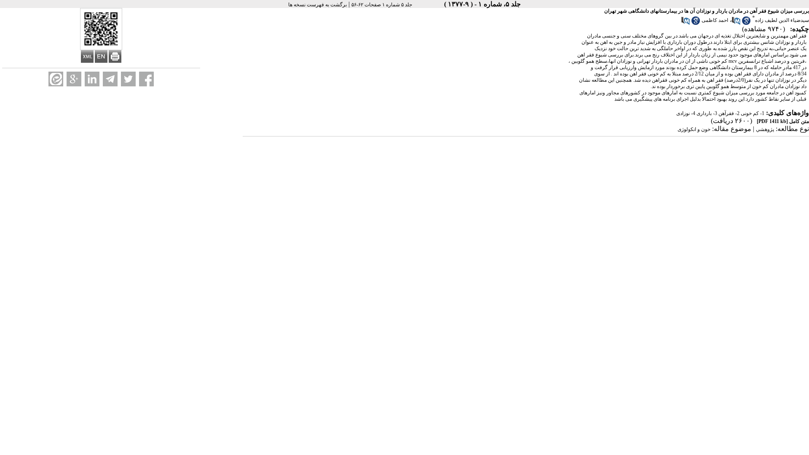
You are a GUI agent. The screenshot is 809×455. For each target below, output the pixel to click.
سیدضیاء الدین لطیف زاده (782, 20)
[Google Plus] (74, 79)
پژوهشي (765, 129)
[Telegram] (110, 79)
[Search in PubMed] (736, 23)
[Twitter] (128, 79)
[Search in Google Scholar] (746, 23)
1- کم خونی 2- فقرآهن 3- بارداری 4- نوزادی (720, 113)
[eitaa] (55, 79)
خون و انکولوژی (694, 129)
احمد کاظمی (715, 20)
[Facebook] (146, 79)
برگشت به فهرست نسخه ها (317, 5)
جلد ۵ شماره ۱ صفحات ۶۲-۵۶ (381, 5)
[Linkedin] (92, 79)
